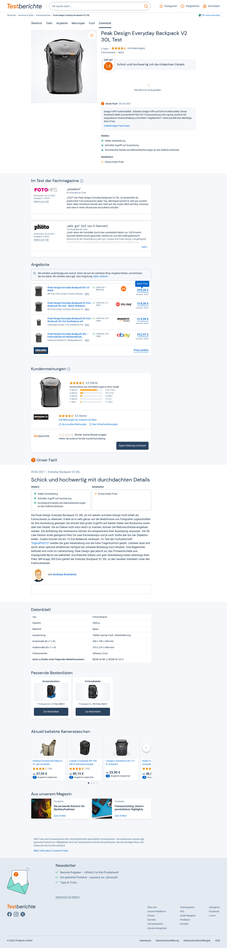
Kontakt (184, 924)
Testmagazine (187, 907)
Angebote (62, 23)
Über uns (152, 907)
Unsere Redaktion (156, 911)
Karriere (151, 919)
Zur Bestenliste (97, 712)
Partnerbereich (155, 924)
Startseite (11, 15)
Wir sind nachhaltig (211, 15)
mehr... (145, 247)
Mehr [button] (87, 294)
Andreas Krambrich (64, 574)
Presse (151, 915)
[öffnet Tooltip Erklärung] (81, 181)
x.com (212, 915)
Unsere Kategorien (157, 928)
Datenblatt (105, 23)
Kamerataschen (43, 15)
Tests (49, 23)
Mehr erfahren (100, 276)
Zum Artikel (60, 815)
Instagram (214, 907)
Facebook (214, 911)
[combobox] (95, 6)
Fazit (92, 23)
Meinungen (78, 23)
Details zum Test (41, 201)
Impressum (145, 940)
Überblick (36, 23)
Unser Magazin (188, 915)
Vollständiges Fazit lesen (117, 125)
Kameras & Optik (25, 15)
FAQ (182, 911)
